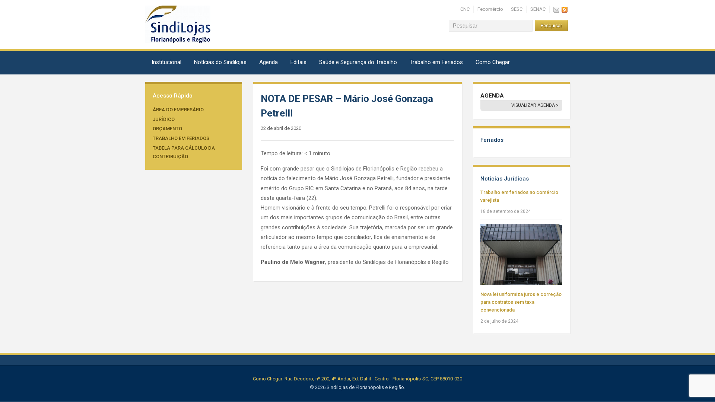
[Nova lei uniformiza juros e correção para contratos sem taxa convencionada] (521, 254)
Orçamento (167, 128)
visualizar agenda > (535, 105)
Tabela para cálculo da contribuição (184, 152)
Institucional (166, 62)
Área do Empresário (178, 109)
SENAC (538, 9)
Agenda (268, 62)
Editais (298, 62)
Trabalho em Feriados (436, 62)
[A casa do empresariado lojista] (177, 24)
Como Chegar (493, 62)
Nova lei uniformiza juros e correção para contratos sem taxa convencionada (521, 302)
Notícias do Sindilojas (220, 62)
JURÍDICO (164, 119)
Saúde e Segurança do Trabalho (358, 62)
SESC (516, 9)
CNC (465, 9)
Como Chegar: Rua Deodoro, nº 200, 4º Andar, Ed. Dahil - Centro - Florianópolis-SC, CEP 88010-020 (357, 379)
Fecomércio (490, 9)
